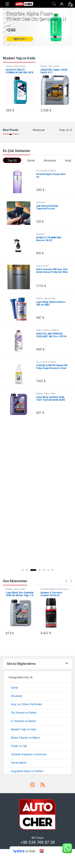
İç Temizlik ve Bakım (23, 721)
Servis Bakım (19, 762)
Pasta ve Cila (42, 265)
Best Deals (10, 130)
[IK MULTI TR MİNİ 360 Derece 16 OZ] (20, 245)
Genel (31, 160)
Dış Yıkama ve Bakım (46, 170)
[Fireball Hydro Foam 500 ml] (20, 181)
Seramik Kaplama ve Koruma (54, 589)
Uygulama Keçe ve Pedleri (27, 771)
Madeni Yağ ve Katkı (15, 66)
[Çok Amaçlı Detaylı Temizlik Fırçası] (20, 213)
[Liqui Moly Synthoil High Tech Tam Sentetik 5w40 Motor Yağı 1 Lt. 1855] (20, 404)
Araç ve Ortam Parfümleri (26, 704)
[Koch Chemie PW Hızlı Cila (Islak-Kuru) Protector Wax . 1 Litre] (20, 277)
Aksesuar (38, 130)
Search (54, 4)
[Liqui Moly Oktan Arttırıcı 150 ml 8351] (20, 309)
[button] (22, 570)
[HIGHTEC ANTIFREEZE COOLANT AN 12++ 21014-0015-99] (20, 341)
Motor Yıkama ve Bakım (47, 330)
